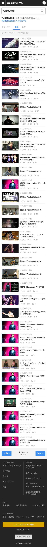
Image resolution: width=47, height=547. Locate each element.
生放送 (11, 517)
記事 (24, 27)
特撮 (4, 487)
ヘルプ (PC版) (38, 505)
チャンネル (6, 27)
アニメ (5, 476)
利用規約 (6, 505)
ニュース (20, 517)
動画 (16, 27)
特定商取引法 (21, 505)
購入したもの (31, 473)
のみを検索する (14, 21)
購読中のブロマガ (33, 478)
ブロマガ (6, 471)
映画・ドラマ (8, 481)
